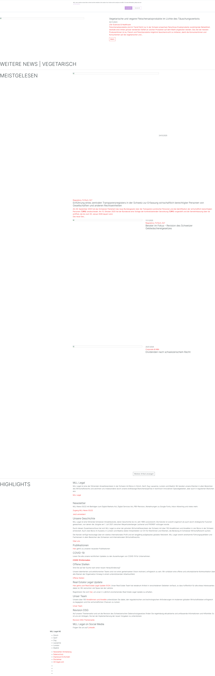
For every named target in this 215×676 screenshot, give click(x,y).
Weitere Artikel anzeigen (144, 474)
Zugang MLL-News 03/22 (83, 510)
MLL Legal (77, 495)
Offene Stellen (78, 578)
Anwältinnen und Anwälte (96, 600)
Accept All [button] (128, 8)
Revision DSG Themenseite (83, 620)
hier (91, 592)
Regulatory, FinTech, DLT (82, 200)
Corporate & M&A (152, 349)
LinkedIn (91, 628)
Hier (74, 549)
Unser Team (77, 606)
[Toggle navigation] (4, 14)
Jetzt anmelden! (79, 514)
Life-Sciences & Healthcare (120, 25)
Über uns (76, 541)
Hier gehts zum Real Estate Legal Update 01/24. (92, 586)
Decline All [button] (137, 8)
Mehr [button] (112, 39)
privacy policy (76, 4)
